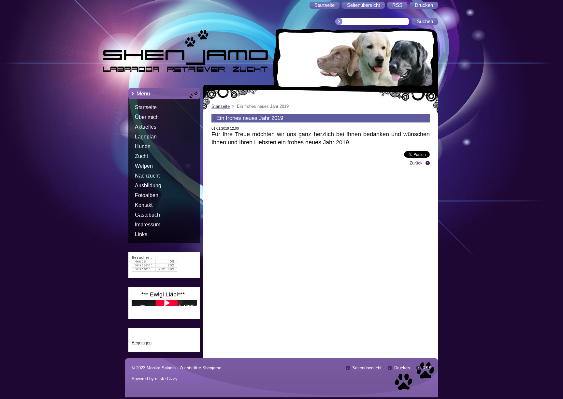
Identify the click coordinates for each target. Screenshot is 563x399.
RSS (427, 367)
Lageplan (146, 136)
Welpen (144, 166)
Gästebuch (147, 215)
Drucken (402, 367)
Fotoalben (146, 195)
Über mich (147, 117)
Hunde (143, 146)
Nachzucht (147, 175)
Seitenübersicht (367, 367)
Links (141, 234)
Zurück (416, 163)
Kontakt (143, 205)
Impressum (147, 224)
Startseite (146, 107)
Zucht (141, 156)
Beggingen (142, 342)
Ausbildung (148, 185)
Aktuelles (145, 127)
